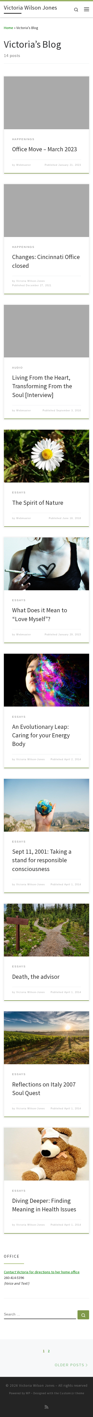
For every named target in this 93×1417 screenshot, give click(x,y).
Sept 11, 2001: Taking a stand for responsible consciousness (42, 860)
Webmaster (23, 165)
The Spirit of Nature (37, 502)
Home (8, 27)
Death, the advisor (35, 976)
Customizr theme (72, 1393)
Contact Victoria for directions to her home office (42, 1272)
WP (28, 1393)
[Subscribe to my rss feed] (46, 1407)
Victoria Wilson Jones (37, 1385)
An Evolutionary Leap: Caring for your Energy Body (41, 735)
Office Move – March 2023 (44, 149)
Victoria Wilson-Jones (30, 281)
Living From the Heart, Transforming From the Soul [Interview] (42, 386)
